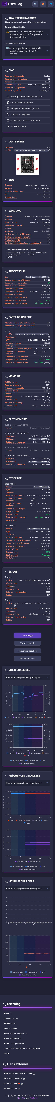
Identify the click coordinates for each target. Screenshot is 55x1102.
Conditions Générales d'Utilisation (22, 1049)
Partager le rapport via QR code (24, 108)
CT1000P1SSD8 (40, 487)
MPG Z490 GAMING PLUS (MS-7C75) (31, 150)
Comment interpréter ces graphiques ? (23, 677)
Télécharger (10, 1023)
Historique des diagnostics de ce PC (26, 96)
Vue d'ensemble (27, 643)
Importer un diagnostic (16, 1034)
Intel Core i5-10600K (36, 277)
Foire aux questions (14, 1044)
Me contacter (10, 1089)
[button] (27, 103)
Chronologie (27, 635)
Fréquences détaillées (27, 650)
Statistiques (10, 1028)
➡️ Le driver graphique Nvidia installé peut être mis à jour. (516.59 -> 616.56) (23, 51)
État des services (13, 1079)
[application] (27, 699)
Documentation (11, 1018)
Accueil (7, 1013)
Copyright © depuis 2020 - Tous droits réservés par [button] (27, 1096)
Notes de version (12, 1039)
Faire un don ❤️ (12, 1084)
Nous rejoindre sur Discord (18, 1074)
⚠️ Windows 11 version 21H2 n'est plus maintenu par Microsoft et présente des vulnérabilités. (24, 34)
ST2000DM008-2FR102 (37, 529)
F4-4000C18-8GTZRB (38, 439)
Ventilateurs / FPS (27, 658)
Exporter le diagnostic (20, 114)
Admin (6, 1054)
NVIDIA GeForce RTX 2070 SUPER (31, 334)
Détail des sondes (18, 126)
